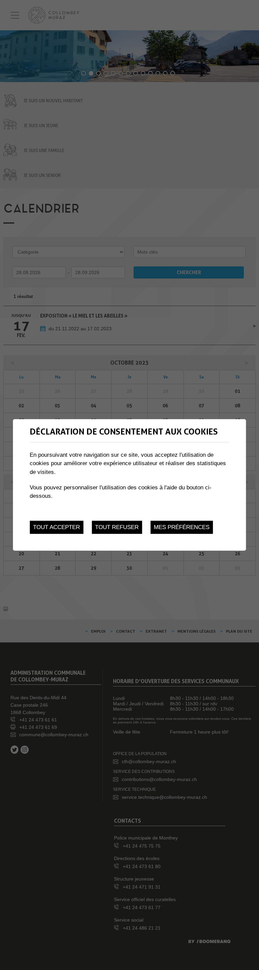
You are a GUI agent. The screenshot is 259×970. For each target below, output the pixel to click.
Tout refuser (117, 527)
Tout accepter (56, 527)
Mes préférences (181, 527)
